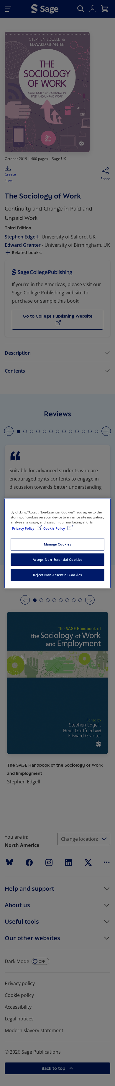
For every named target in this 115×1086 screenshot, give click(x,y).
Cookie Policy (54, 528)
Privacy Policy (23, 528)
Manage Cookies (57, 544)
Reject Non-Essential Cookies (57, 575)
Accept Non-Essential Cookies (58, 559)
